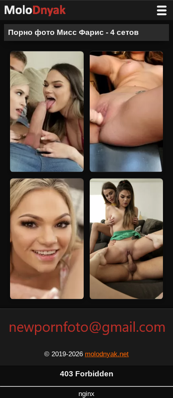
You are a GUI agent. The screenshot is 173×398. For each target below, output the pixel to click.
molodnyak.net (107, 354)
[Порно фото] (41, 10)
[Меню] (161, 10)
